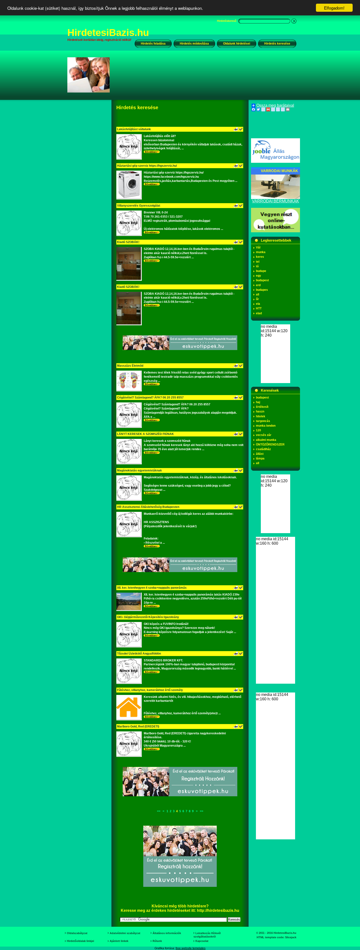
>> (201, 811)
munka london (266, 425)
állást (260, 454)
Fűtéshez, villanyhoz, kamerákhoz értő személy (150, 690)
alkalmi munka (266, 440)
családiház (263, 449)
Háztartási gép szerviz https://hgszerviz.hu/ (147, 165)
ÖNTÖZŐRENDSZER (270, 444)
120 (258, 430)
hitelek (260, 416)
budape (261, 271)
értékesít (262, 407)
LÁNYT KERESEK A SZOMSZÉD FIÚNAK (145, 434)
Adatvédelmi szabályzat (125, 933)
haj (258, 402)
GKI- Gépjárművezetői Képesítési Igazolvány (148, 617)
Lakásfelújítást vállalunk (134, 129)
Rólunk (157, 940)
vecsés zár (263, 435)
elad (259, 313)
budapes (262, 290)
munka (260, 252)
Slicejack (290, 937)
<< (158, 811)
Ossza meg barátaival (275, 105)
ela (258, 303)
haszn (260, 411)
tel (257, 261)
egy (258, 275)
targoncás (263, 421)
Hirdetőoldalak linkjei (80, 940)
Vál (258, 247)
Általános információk (167, 933)
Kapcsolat (201, 940)
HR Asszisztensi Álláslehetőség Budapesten (148, 507)
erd (258, 285)
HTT (259, 308)
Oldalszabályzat (77, 933)
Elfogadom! (334, 8)
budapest (262, 280)
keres (260, 256)
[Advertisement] (206, 75)
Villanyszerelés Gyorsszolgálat (138, 205)
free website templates (190, 948)
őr (257, 299)
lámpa (260, 458)
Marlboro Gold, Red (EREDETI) (138, 726)
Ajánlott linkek (119, 940)
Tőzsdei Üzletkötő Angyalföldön (139, 653)
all (257, 294)
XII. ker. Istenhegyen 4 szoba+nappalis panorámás (152, 587)
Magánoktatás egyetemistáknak (139, 470)
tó (257, 266)
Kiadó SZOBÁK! (128, 242)
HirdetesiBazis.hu (108, 32)
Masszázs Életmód (130, 365)
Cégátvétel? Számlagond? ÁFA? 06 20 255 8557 (150, 397)
